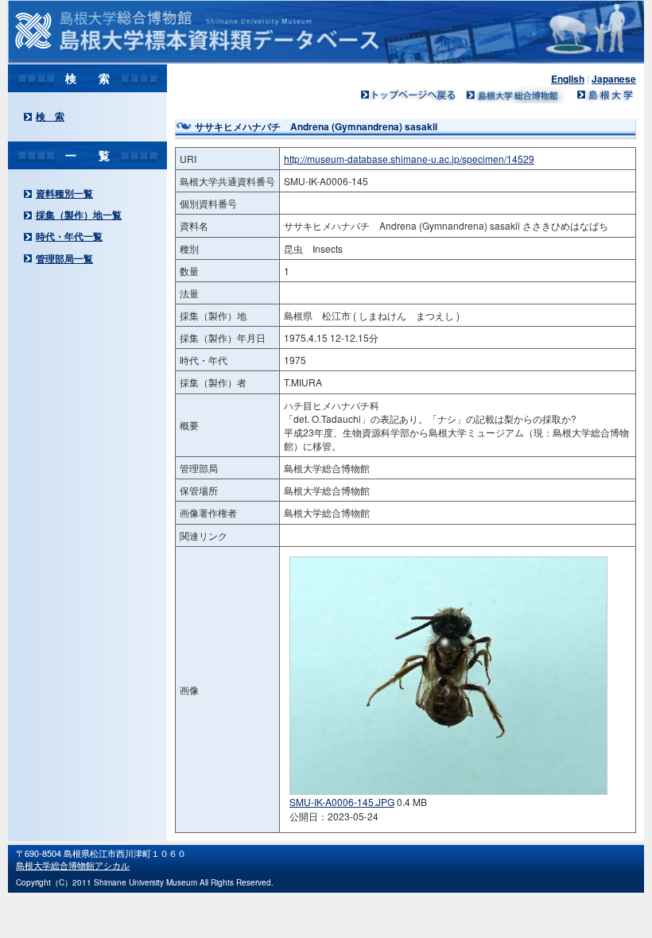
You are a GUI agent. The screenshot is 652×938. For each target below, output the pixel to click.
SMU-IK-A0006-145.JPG (341, 801)
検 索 (50, 116)
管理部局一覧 (64, 258)
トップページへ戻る (408, 94)
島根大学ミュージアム (516, 94)
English (567, 79)
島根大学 (604, 94)
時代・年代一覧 (69, 236)
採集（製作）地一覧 (79, 214)
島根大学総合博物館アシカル (73, 865)
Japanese (614, 79)
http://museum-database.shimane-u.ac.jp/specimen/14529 (409, 158)
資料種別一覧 (64, 193)
